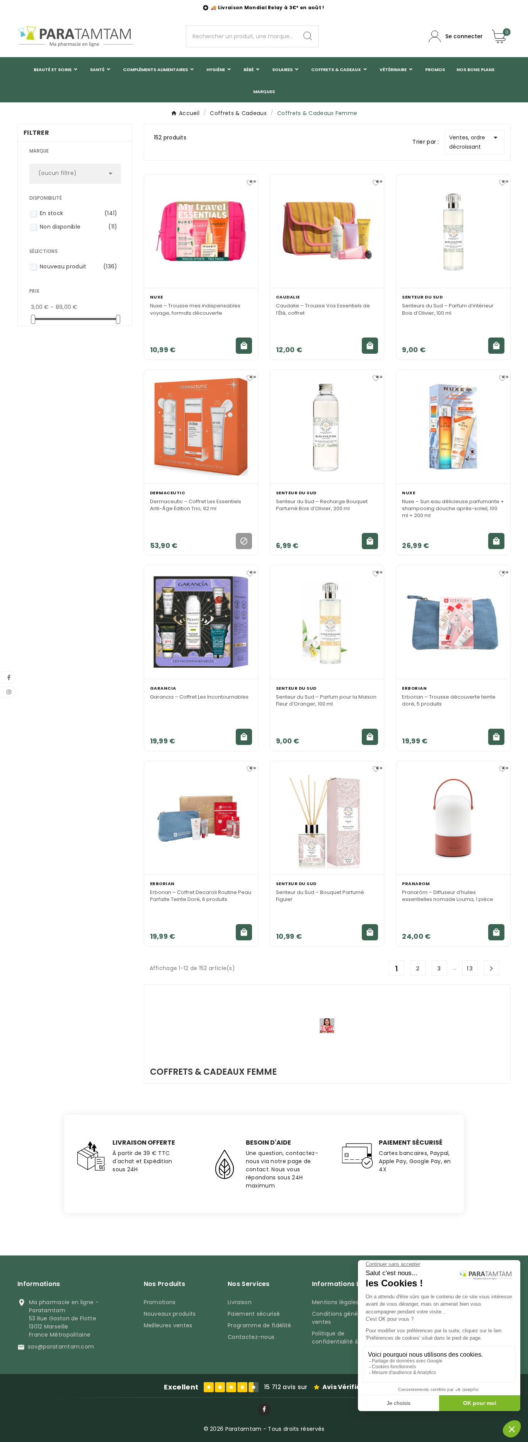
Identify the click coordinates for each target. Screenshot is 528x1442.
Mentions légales (335, 1302)
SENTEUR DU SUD (422, 297)
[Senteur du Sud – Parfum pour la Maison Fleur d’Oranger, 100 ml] (327, 622)
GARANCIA (163, 688)
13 (470, 968)
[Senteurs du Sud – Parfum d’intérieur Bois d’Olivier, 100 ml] (453, 231)
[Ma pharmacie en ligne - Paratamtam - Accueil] (75, 36)
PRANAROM (416, 883)
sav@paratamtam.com (61, 1346)
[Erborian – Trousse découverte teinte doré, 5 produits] (453, 622)
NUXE (156, 297)
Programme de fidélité (259, 1325)
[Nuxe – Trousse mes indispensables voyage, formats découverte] (201, 231)
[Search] (307, 36)
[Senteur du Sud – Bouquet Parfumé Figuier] (327, 818)
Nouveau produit (79, 266)
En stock (79, 213)
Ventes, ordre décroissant (474, 142)
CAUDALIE (288, 297)
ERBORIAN (414, 688)
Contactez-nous (251, 1337)
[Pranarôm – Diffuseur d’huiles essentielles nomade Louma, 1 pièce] (453, 818)
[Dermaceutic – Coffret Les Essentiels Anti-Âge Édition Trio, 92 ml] (201, 426)
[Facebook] (264, 1409)
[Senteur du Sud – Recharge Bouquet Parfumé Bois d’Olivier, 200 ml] (327, 426)
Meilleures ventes (168, 1325)
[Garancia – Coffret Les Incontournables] (201, 622)
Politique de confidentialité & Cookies (347, 1337)
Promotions (160, 1302)
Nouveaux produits (170, 1314)
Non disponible (79, 227)
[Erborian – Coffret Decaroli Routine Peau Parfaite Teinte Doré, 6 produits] (201, 818)
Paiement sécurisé (254, 1314)
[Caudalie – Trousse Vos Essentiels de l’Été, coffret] (327, 231)
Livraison (240, 1302)
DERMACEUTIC (168, 493)
